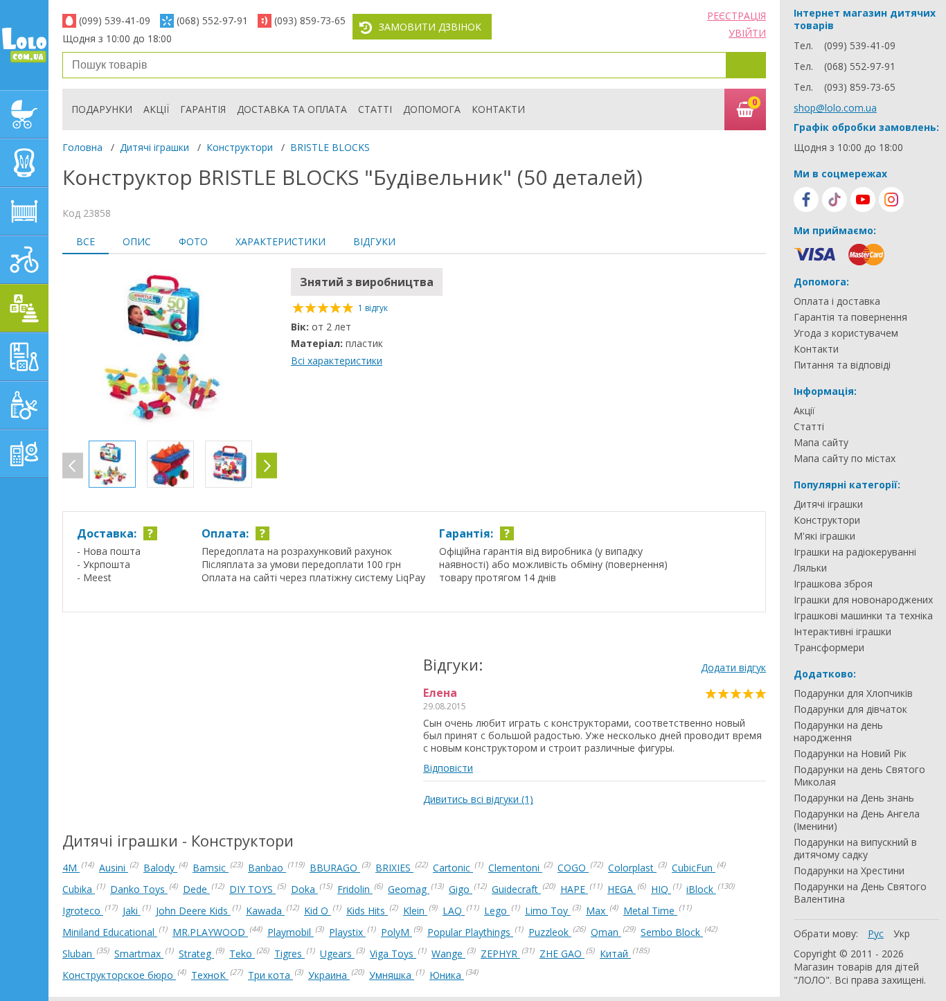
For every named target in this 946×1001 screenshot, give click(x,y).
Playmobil (290, 932)
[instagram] (891, 199)
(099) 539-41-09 (114, 20)
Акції (156, 109)
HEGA (621, 889)
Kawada (265, 910)
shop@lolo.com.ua (835, 107)
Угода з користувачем (846, 333)
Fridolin (355, 889)
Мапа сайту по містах (844, 458)
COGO (573, 867)
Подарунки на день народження (838, 731)
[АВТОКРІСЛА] (24, 163)
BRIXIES (394, 867)
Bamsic (211, 867)
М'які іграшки (824, 536)
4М (71, 867)
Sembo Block (672, 932)
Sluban (78, 953)
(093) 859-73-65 (310, 20)
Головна (82, 147)
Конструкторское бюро (119, 975)
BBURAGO (335, 867)
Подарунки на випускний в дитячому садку (855, 848)
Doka (304, 889)
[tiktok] (834, 199)
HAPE (574, 889)
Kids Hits (367, 910)
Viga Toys (393, 953)
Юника (446, 975)
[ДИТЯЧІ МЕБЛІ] (24, 211)
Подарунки (101, 109)
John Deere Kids (193, 910)
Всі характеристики (336, 360)
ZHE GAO (561, 953)
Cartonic (453, 867)
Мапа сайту (821, 442)
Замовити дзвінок (430, 26)
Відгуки (374, 241)
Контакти (498, 109)
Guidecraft (516, 889)
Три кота (270, 975)
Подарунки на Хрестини (849, 871)
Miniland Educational (109, 932)
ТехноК (210, 975)
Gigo (460, 889)
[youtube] (862, 199)
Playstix (347, 932)
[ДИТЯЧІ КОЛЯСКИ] (24, 114)
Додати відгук (733, 667)
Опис (137, 241)
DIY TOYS (252, 889)
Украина (329, 975)
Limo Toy (548, 910)
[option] (169, 349)
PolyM (396, 932)
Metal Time (650, 910)
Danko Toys (139, 889)
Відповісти (448, 767)
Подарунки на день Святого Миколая (859, 775)
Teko (242, 953)
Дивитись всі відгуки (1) (478, 799)
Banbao (267, 867)
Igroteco (82, 910)
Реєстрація (736, 15)
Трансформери (829, 647)
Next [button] (266, 466)
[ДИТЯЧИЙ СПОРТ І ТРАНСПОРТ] (24, 260)
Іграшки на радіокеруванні (855, 552)
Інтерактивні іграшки (842, 632)
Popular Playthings (470, 932)
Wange (448, 953)
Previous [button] (72, 466)
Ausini (113, 867)
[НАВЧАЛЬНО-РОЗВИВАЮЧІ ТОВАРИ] (24, 357)
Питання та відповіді (842, 365)
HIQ (661, 889)
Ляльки (810, 568)
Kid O (317, 910)
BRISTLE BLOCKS (330, 147)
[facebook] (806, 199)
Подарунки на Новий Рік (850, 753)
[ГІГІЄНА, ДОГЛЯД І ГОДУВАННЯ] (24, 405)
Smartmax (138, 953)
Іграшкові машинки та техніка (863, 616)
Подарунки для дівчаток (850, 709)
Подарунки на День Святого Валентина (860, 892)
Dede (196, 889)
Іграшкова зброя (833, 584)
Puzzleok (549, 932)
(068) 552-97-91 (212, 20)
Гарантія (203, 109)
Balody (160, 867)
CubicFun (693, 867)
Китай (615, 953)
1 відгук (373, 308)
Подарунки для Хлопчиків (853, 693)
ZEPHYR (500, 953)
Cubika (78, 889)
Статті (375, 109)
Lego (497, 910)
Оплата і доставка (837, 301)
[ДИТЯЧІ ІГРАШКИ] (24, 308)
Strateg (196, 953)
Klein (415, 910)
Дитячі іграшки (154, 147)
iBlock (701, 889)
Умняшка (391, 975)
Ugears (337, 953)
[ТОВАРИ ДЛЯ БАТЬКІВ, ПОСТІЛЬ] (24, 453)
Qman (606, 932)
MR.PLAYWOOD (210, 932)
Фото (193, 241)
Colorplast (632, 867)
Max (597, 910)
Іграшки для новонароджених (863, 600)
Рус (876, 933)
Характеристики (280, 241)
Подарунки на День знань (854, 798)
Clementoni (515, 867)
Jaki (132, 910)
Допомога (432, 109)
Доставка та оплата (292, 109)
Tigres (289, 953)
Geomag (408, 889)
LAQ (454, 910)
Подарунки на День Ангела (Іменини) (857, 820)
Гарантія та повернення (850, 317)
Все (85, 241)
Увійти (747, 32)
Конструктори (239, 147)
